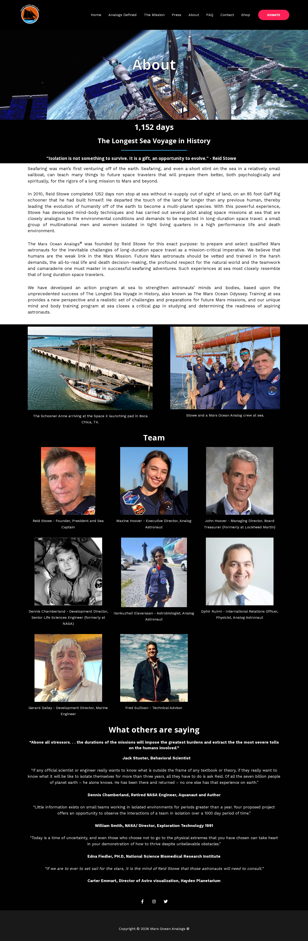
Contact (227, 15)
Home (96, 15)
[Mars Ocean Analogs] (30, 14)
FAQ (209, 15)
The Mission (154, 15)
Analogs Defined (122, 15)
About (193, 15)
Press (176, 15)
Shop (245, 15)
